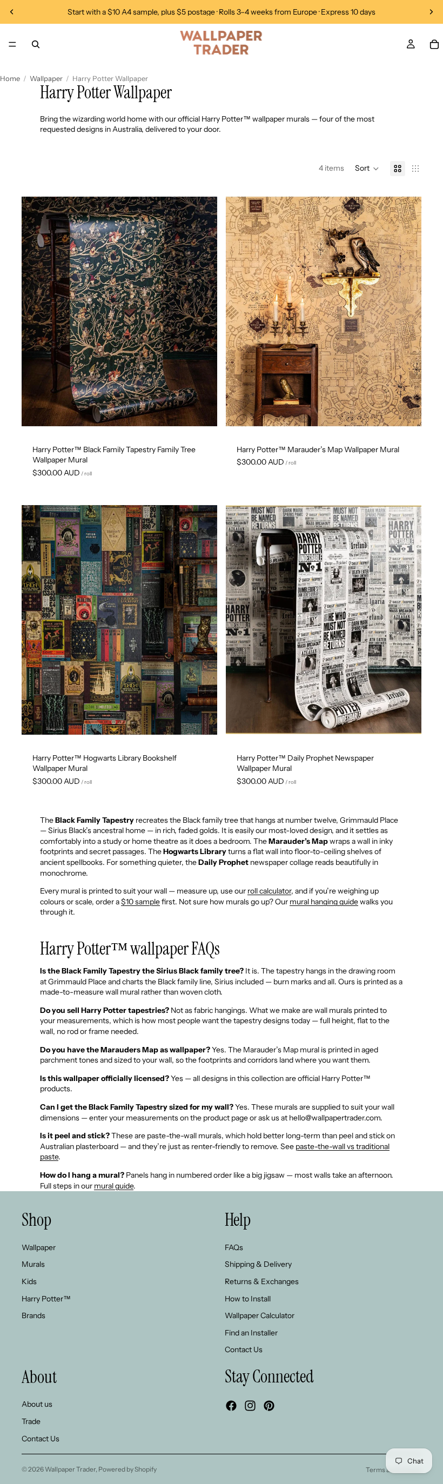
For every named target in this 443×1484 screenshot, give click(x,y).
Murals (33, 1265)
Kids (29, 1281)
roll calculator (269, 891)
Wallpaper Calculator (259, 1315)
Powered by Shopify (127, 1469)
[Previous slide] (12, 12)
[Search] (36, 44)
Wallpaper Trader (70, 1469)
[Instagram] (250, 1405)
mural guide (113, 1186)
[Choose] (200, 417)
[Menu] (12, 44)
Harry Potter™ (46, 1299)
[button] (367, 168)
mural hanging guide (324, 901)
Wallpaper (46, 78)
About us (37, 1404)
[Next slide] (431, 12)
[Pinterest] (269, 1405)
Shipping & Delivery (258, 1265)
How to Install (248, 1299)
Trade (31, 1421)
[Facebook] (231, 1405)
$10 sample (140, 901)
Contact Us (244, 1350)
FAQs (234, 1247)
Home (10, 78)
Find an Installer (251, 1333)
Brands (33, 1315)
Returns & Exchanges (262, 1281)
